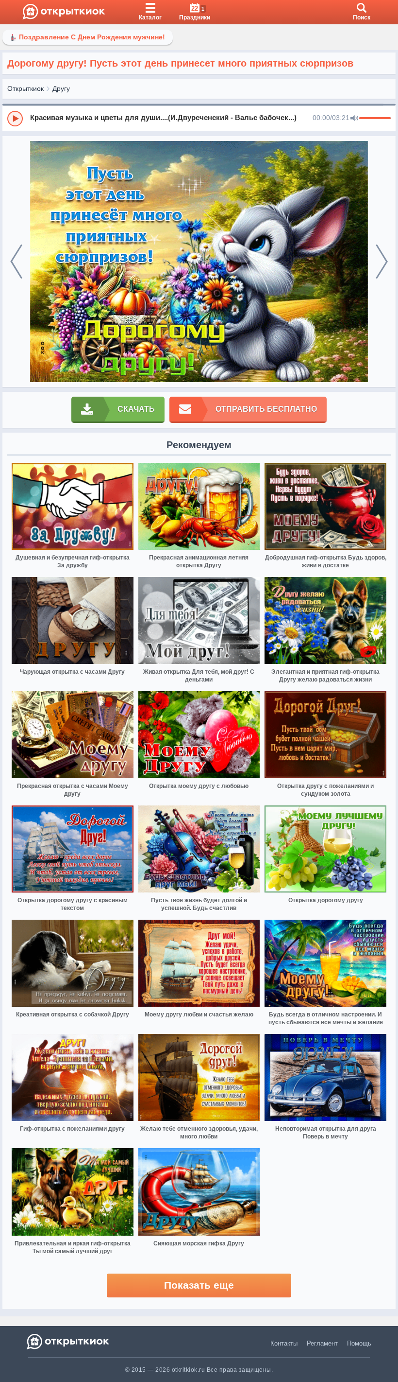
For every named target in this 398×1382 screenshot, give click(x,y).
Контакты (284, 1343)
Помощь (359, 1343)
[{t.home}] (69, 1341)
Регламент (322, 1343)
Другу (61, 88)
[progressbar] (375, 118)
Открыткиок (25, 88)
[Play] (15, 118)
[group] (199, 118)
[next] (381, 262)
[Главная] (64, 12)
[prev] (16, 262)
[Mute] (354, 118)
